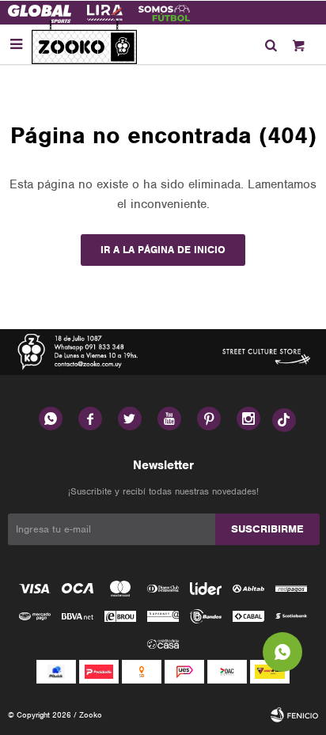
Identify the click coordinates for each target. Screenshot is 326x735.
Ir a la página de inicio (163, 249)
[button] (270, 44)
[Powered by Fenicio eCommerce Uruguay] (294, 715)
